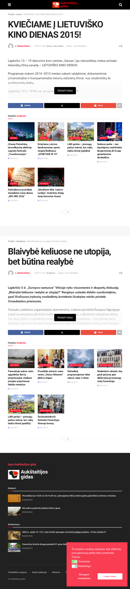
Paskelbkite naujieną (17, 572)
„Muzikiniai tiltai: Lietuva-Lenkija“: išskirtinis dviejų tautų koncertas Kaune (51, 193)
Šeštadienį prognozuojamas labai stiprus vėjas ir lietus (78, 374)
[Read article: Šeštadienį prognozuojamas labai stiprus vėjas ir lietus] (80, 358)
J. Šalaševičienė (22, 46)
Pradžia (11, 14)
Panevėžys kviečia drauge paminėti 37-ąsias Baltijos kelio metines (52, 544)
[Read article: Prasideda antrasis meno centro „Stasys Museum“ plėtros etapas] (51, 358)
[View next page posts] (67, 212)
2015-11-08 (40, 46)
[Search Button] (120, 5)
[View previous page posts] (62, 212)
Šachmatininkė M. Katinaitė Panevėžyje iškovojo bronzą (48, 420)
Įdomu (19, 14)
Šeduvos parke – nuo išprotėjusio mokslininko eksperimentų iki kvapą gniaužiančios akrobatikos (109, 151)
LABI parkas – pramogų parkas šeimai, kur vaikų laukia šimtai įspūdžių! (79, 147)
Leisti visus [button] (110, 576)
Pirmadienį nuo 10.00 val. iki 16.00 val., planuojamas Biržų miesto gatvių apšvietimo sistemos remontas (69, 496)
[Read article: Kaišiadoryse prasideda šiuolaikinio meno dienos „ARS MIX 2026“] (21, 177)
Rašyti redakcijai (39, 572)
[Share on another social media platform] (119, 105)
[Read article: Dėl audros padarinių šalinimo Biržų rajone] (14, 511)
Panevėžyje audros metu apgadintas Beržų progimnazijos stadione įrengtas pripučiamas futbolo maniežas (20, 378)
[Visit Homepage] (64, 5)
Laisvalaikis (58, 46)
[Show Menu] (9, 5)
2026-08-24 (28, 500)
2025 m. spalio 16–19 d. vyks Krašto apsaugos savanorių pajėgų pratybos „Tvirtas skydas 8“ (64, 532)
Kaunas (44, 184)
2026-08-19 (73, 155)
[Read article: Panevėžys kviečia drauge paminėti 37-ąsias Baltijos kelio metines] (14, 547)
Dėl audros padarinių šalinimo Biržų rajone (41, 508)
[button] (75, 561)
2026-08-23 (13, 389)
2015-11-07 (40, 273)
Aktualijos (76, 365)
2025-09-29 (28, 536)
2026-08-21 (43, 382)
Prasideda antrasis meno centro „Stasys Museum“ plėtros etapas (50, 374)
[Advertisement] (65, 230)
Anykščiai (75, 138)
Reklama (56, 572)
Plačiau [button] (76, 556)
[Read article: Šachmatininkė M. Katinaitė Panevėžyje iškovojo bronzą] (51, 404)
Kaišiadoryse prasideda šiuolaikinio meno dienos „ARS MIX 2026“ (20, 193)
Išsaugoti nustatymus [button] (84, 576)
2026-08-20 (13, 158)
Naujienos (20, 241)
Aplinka (14, 365)
